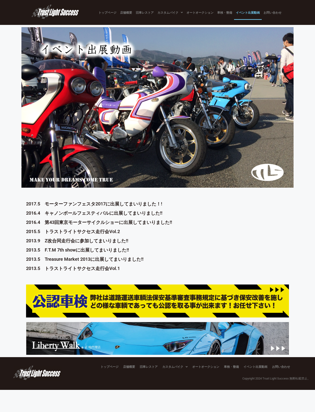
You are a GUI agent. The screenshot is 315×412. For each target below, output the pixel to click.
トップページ (107, 12)
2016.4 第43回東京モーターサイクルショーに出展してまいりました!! (99, 222)
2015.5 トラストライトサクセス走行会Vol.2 (73, 231)
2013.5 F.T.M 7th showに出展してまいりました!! (77, 250)
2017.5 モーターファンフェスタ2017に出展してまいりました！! (94, 204)
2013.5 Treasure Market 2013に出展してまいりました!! (84, 259)
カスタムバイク (168, 12)
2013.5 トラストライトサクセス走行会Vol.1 (73, 268)
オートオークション (200, 12)
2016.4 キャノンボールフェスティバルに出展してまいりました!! (94, 213)
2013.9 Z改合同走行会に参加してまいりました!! (77, 240)
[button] (170, 12)
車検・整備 (224, 12)
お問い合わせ (273, 12)
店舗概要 (126, 12)
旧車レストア (145, 12)
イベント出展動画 (248, 12)
